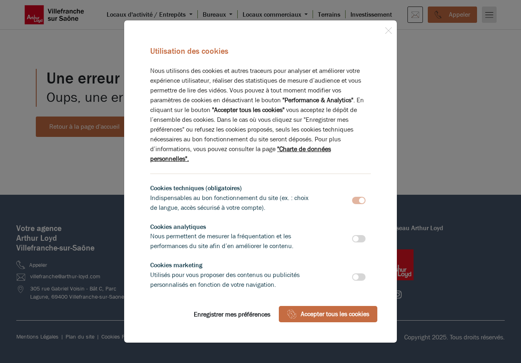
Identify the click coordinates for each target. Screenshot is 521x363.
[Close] (388, 29)
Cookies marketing (176, 265)
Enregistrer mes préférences (232, 314)
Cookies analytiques (178, 226)
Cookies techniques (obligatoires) (196, 188)
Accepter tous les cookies (335, 314)
